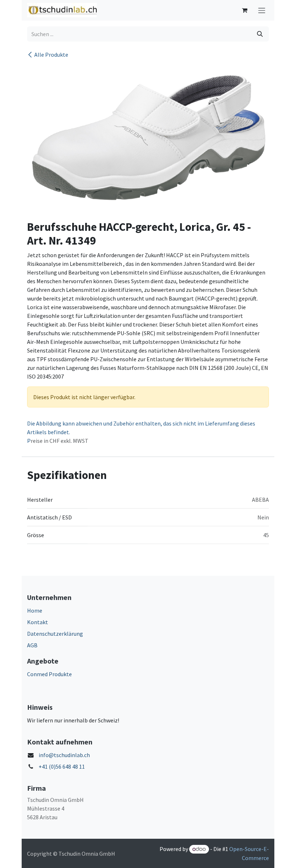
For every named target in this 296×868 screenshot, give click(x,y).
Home (34, 610)
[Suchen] (260, 34)
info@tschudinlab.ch (64, 755)
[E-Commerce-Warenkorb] (244, 10)
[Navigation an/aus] (261, 10)
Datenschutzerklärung (55, 633)
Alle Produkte (51, 54)
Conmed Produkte (49, 674)
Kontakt (37, 622)
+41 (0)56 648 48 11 (62, 766)
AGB (32, 645)
